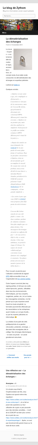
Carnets (22, 344)
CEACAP (13, 148)
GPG (8, 276)
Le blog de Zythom (14, 7)
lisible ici (17, 85)
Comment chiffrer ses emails (13, 356)
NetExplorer (15, 187)
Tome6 (14, 346)
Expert (27, 344)
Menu (4, 33)
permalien (11, 348)
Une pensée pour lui (27, 356)
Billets (25, 342)
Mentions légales (19, 435)
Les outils (9, 346)
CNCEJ (22, 199)
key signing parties (23, 279)
